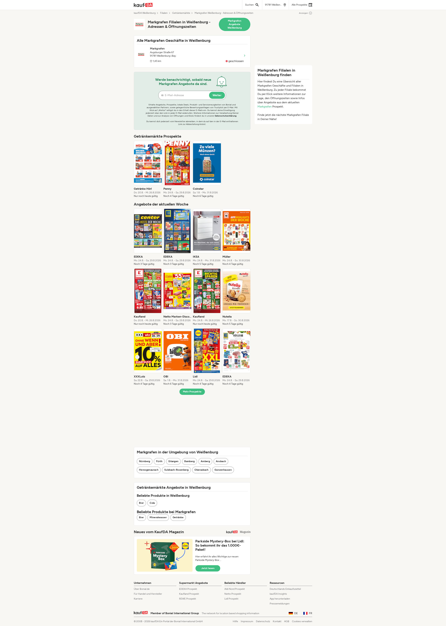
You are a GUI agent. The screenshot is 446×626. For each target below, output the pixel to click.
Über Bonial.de (142, 589)
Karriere (138, 598)
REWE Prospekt (187, 598)
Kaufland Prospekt (189, 593)
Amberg (205, 461)
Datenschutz (263, 621)
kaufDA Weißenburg (145, 13)
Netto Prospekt (232, 593)
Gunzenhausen (223, 469)
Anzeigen (303, 13)
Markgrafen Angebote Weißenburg (235, 24)
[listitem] (148, 169)
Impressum (247, 621)
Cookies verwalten (302, 621)
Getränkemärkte (181, 13)
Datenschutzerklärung (225, 116)
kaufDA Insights (278, 593)
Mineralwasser (158, 517)
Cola (152, 502)
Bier (141, 502)
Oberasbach (201, 469)
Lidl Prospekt (231, 598)
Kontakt (277, 621)
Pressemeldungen (280, 603)
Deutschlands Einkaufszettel (285, 589)
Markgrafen (264, 106)
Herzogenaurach (148, 469)
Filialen (164, 13)
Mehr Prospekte (192, 391)
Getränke (178, 517)
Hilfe (235, 621)
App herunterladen (280, 598)
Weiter (217, 95)
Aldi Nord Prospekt (234, 589)
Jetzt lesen (207, 568)
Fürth (159, 461)
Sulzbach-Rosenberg (176, 469)
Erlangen (173, 461)
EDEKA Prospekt (188, 589)
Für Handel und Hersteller (148, 593)
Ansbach (221, 461)
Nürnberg (144, 461)
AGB (286, 621)
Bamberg (189, 461)
